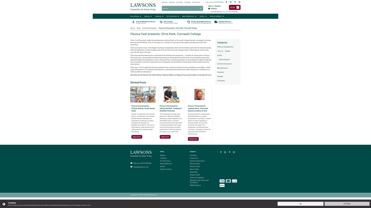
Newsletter (194, 172)
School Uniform (166, 169)
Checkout (233, 7)
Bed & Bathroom (166, 163)
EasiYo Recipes (224, 59)
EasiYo (219, 55)
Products (220, 72)
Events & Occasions (224, 63)
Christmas (221, 80)
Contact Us (194, 158)
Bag (238, 7)
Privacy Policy (195, 166)
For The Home (165, 161)
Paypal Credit (195, 175)
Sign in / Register (214, 6)
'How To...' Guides (223, 51)
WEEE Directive (195, 185)
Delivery (165, 2)
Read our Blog (230, 2)
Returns (172, 2)
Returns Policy (195, 163)
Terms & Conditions (197, 177)
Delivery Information (197, 161)
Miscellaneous (222, 68)
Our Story (193, 155)
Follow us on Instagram (239, 2)
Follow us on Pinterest (235, 2)
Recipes (220, 76)
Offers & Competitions (225, 47)
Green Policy (194, 169)
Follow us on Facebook (226, 2)
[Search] (200, 8)
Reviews (188, 2)
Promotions (134, 16)
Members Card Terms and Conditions (199, 181)
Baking (162, 155)
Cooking (163, 158)
